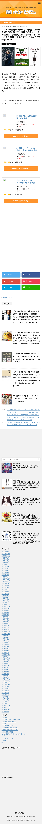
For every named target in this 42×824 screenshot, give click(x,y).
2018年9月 (5, 661)
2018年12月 (6, 655)
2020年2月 (5, 625)
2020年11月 (6, 606)
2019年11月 (6, 632)
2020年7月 (5, 615)
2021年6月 (5, 592)
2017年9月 (5, 686)
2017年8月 (5, 688)
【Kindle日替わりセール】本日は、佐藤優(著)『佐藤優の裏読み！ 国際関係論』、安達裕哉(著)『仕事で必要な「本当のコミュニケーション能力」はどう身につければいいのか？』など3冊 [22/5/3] (26, 316)
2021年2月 (5, 600)
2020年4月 (5, 621)
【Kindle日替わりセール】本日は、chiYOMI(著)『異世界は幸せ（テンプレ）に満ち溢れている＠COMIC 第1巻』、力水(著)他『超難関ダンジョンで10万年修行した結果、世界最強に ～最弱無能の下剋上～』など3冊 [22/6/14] (23, 415)
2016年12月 (6, 705)
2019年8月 (5, 638)
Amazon (5, 717)
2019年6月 (5, 642)
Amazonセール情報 (9, 722)
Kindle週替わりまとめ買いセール (14, 734)
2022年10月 (6, 558)
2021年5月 (5, 594)
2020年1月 (5, 627)
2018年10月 (6, 659)
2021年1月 (5, 602)
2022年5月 (5, 568)
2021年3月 (5, 598)
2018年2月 (5, 676)
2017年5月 (5, 695)
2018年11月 (6, 657)
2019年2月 (5, 650)
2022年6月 (5, 566)
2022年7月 (5, 564)
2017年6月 (5, 693)
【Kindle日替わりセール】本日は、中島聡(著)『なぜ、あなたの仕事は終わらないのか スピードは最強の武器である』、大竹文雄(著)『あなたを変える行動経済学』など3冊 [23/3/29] (26, 485)
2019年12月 (6, 629)
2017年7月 (5, 691)
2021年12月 (6, 579)
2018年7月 (5, 665)
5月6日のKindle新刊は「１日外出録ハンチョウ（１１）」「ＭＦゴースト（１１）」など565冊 (26, 398)
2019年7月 (5, 640)
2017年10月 (6, 684)
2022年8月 (5, 562)
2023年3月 (5, 552)
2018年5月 (5, 669)
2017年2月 (5, 701)
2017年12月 (6, 680)
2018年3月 (5, 674)
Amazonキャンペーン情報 (11, 719)
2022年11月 (6, 556)
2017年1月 (5, 703)
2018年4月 (5, 672)
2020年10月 (6, 608)
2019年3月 (5, 648)
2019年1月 (5, 653)
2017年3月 (5, 699)
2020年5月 (5, 619)
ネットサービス (7, 738)
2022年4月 (5, 570)
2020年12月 (6, 604)
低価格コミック (7, 740)
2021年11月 (6, 581)
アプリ (4, 736)
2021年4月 (5, 596)
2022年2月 (5, 575)
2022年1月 (5, 577)
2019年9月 (5, 636)
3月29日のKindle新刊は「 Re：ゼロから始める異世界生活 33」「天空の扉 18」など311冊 (26, 467)
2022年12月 (6, 554)
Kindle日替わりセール (9, 297)
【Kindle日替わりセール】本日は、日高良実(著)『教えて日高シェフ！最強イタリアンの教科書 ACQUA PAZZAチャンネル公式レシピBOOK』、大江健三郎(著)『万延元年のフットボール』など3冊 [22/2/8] (26, 338)
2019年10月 (6, 634)
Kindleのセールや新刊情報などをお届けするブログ (21, 816)
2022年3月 (5, 573)
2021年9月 (5, 585)
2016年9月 (5, 712)
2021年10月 (6, 583)
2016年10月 (6, 709)
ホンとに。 (21, 813)
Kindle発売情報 (7, 732)
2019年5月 (5, 644)
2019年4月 (5, 646)
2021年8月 (5, 587)
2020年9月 (5, 610)
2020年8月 (5, 613)
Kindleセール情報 (8, 725)
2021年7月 (5, 589)
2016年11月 (6, 707)
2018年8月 (5, 663)
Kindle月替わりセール (10, 730)
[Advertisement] (21, 227)
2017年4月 (5, 697)
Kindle (4, 724)
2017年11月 (6, 682)
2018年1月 (5, 678)
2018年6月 (5, 667)
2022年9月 (5, 560)
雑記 (3, 742)
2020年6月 (5, 617)
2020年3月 (5, 623)
